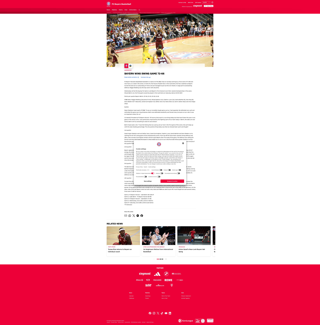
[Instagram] (154, 313)
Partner (160, 268)
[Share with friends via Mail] (125, 215)
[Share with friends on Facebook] (141, 215)
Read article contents (130, 77)
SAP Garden (198, 2)
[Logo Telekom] (172, 285)
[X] (158, 313)
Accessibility (127, 322)
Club (126, 9)
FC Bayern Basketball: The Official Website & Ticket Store (125, 12)
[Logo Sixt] (148, 285)
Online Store (132, 9)
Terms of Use (121, 322)
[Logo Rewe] (168, 280)
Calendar (131, 295)
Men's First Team (166, 295)
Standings (147, 295)
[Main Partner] (197, 6)
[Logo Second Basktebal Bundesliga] (210, 321)
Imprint (108, 322)
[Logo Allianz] (139, 280)
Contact (144, 322)
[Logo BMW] (166, 274)
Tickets (147, 298)
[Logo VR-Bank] (176, 274)
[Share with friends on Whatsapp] (129, 215)
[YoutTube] (166, 313)
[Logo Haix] (148, 280)
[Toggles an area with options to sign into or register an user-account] (212, 2)
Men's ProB (164, 298)
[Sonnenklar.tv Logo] (160, 285)
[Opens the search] (139, 10)
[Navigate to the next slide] (166, 259)
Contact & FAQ (182, 2)
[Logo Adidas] (157, 274)
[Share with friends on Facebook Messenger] (137, 215)
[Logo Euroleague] (185, 321)
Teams (121, 9)
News (108, 9)
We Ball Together (185, 298)
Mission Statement (186, 295)
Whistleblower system (136, 322)
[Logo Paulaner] (157, 280)
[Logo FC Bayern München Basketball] (160, 307)
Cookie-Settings (150, 322)
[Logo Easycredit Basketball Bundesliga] (200, 321)
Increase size (144, 77)
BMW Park (190, 2)
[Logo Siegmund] (144, 274)
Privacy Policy (114, 322)
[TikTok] (162, 313)
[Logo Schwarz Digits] (180, 280)
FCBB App (131, 298)
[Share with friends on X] (133, 215)
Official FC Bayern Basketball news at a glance (150, 12)
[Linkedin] (170, 313)
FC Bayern (109, 12)
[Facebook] (150, 313)
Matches (114, 9)
